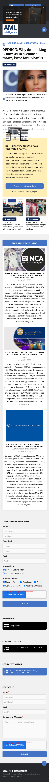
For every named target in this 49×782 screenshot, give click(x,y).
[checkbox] (24, 572)
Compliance (23, 43)
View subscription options (24, 186)
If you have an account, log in (24, 191)
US (4, 45)
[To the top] (44, 763)
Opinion (41, 43)
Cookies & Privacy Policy (12, 774)
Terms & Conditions (32, 774)
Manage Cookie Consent (12, 777)
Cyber (33, 43)
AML (5, 43)
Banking (12, 43)
